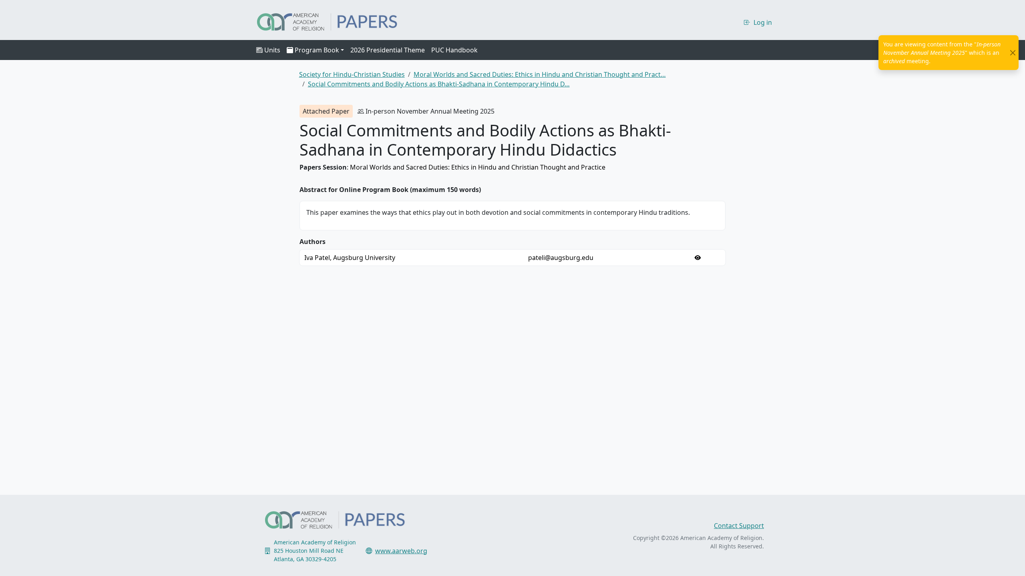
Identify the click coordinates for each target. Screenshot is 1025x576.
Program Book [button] (317, 50)
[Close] (1012, 52)
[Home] (334, 20)
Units (272, 50)
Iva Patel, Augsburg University (349, 257)
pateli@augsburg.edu (560, 257)
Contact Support (739, 525)
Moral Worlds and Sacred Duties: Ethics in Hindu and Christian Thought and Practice (477, 167)
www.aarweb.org (401, 550)
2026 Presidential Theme (387, 50)
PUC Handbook (454, 50)
